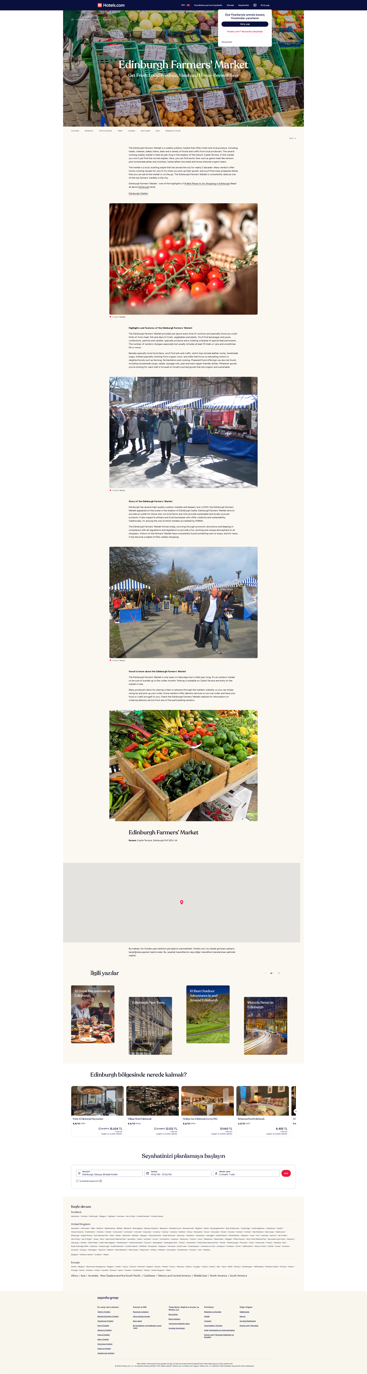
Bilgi (158, 131)
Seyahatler (243, 5)
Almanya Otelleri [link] (104, 1330)
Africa (74, 1275)
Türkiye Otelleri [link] (103, 1312)
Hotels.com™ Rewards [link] (249, 1325)
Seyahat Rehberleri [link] (248, 1321)
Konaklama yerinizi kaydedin (208, 5)
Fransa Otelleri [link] (103, 1335)
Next (277, 973)
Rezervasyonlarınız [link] (141, 1312)
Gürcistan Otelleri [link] (104, 1344)
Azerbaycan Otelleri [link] (105, 1353)
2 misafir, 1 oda (227, 1174)
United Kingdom (83, 19)
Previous (265, 973)
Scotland (96, 19)
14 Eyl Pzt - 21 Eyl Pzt (161, 1174)
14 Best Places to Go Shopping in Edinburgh (207, 183)
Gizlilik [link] (207, 1316)
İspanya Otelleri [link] (104, 1348)
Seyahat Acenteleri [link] (177, 1328)
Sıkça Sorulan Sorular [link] (141, 1316)
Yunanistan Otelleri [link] (105, 1321)
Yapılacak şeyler (105, 131)
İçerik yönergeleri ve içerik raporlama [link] (219, 1330)
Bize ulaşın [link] (137, 1321)
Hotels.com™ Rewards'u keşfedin (245, 31)
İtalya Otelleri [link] (103, 1325)
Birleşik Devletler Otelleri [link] (108, 1316)
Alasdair (122, 317)
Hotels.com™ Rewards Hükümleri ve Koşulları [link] (219, 1336)
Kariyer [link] (242, 1316)
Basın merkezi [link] (174, 1319)
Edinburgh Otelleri (172, 131)
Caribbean (149, 1275)
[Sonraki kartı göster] (296, 1111)
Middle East (200, 1275)
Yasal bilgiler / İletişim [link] (213, 1325)
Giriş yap (265, 5)
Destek (230, 5)
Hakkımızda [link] (244, 1312)
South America (238, 1275)
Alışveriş (131, 131)
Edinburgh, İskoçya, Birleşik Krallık (100, 1174)
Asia (83, 1275)
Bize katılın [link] (173, 1314)
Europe (75, 1262)
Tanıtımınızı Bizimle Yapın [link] (179, 1323)
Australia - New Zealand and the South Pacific (114, 1275)
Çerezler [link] (207, 1321)
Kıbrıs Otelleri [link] (103, 1339)
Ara (286, 1173)
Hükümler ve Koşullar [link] (212, 1312)
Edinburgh (107, 19)
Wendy (122, 490)
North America (218, 1275)
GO (72, 19)
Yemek (120, 131)
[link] (245, 42)
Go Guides (75, 131)
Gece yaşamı (145, 131)
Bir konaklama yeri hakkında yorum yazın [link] (147, 1326)
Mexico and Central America (174, 1275)
